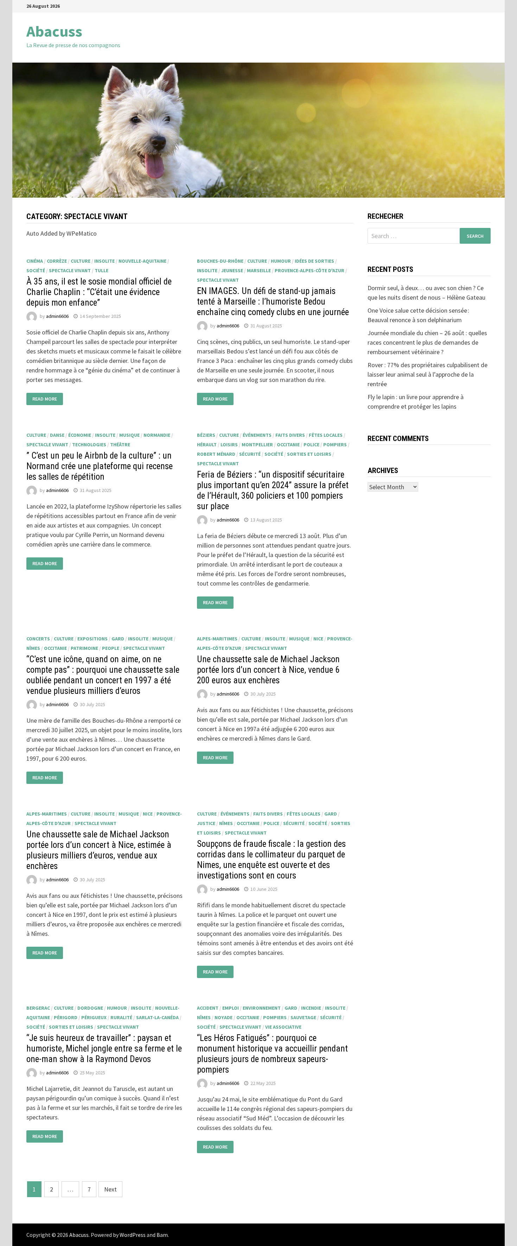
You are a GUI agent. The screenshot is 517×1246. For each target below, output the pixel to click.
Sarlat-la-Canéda (157, 1017)
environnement (262, 1008)
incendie (311, 1008)
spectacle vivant (70, 270)
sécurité (250, 454)
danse (57, 435)
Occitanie (288, 444)
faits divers (290, 435)
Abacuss (54, 31)
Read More (44, 399)
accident (207, 1008)
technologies (89, 444)
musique (129, 435)
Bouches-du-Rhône (220, 261)
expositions (92, 638)
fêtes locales (326, 435)
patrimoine (84, 648)
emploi (230, 1008)
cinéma (34, 261)
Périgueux (94, 1017)
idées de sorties (314, 261)
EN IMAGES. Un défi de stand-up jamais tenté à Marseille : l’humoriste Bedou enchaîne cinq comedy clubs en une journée (273, 301)
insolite (104, 261)
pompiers (335, 444)
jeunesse (232, 270)
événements (257, 435)
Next (110, 1189)
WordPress (133, 1234)
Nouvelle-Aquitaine (142, 261)
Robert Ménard (216, 454)
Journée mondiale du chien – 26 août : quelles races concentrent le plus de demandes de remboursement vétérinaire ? (427, 342)
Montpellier (257, 444)
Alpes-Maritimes (217, 638)
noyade (223, 1017)
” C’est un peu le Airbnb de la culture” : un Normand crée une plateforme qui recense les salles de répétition (99, 466)
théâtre (120, 444)
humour (281, 261)
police (311, 444)
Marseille (259, 270)
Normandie (156, 435)
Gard (117, 638)
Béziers (206, 435)
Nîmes (33, 648)
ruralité (121, 1017)
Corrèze (57, 261)
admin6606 (57, 316)
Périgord (65, 1017)
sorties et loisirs (309, 454)
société (35, 270)
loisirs (229, 444)
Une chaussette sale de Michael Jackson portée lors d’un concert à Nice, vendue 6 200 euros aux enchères (268, 669)
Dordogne (90, 1008)
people (110, 648)
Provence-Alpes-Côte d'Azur (309, 270)
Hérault (207, 444)
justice (206, 823)
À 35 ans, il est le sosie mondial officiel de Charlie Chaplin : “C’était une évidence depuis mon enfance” (99, 292)
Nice (318, 638)
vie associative (283, 1027)
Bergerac (38, 1008)
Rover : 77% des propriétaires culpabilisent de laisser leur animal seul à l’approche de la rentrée (427, 374)
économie (79, 435)
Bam (162, 1234)
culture (80, 261)
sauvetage (303, 1017)
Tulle (101, 270)
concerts (38, 638)
